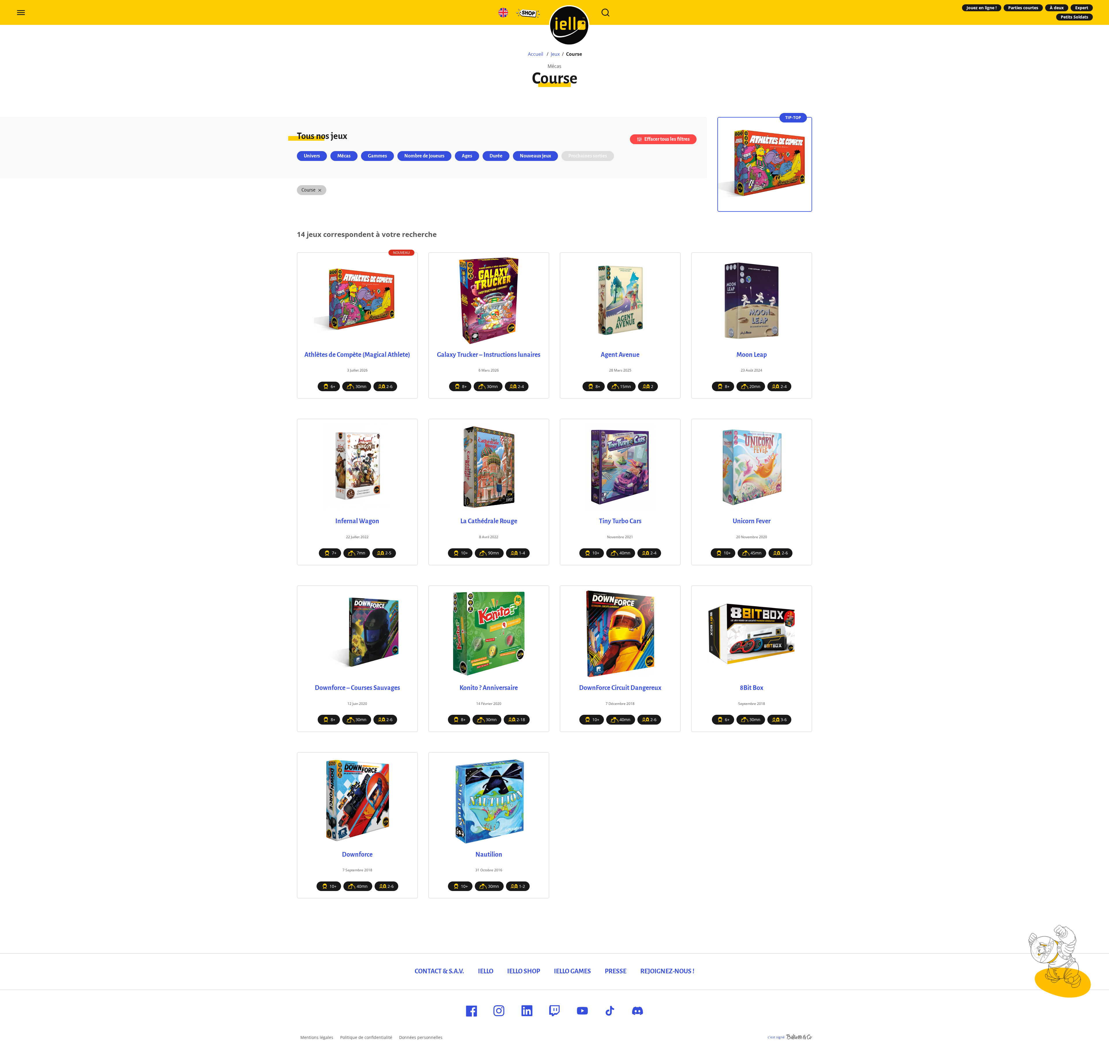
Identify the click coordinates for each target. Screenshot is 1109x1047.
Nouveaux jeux (535, 156)
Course (308, 190)
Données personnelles (420, 1037)
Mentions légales (316, 1037)
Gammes (377, 156)
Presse (615, 971)
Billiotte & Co (799, 1037)
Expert (1081, 7)
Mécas (344, 156)
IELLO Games (572, 971)
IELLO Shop (523, 971)
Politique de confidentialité (366, 1037)
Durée (496, 156)
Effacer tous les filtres (667, 139)
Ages (467, 156)
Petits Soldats (1074, 17)
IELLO (485, 971)
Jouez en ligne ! (982, 7)
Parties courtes (1023, 7)
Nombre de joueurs (424, 156)
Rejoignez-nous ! (667, 971)
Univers (312, 156)
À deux (1057, 7)
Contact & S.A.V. (439, 971)
